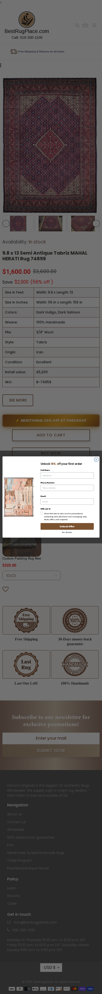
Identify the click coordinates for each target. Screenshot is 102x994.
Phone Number (48, 482)
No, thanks (67, 532)
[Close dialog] (96, 459)
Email (43, 496)
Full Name (45, 470)
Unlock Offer (67, 526)
